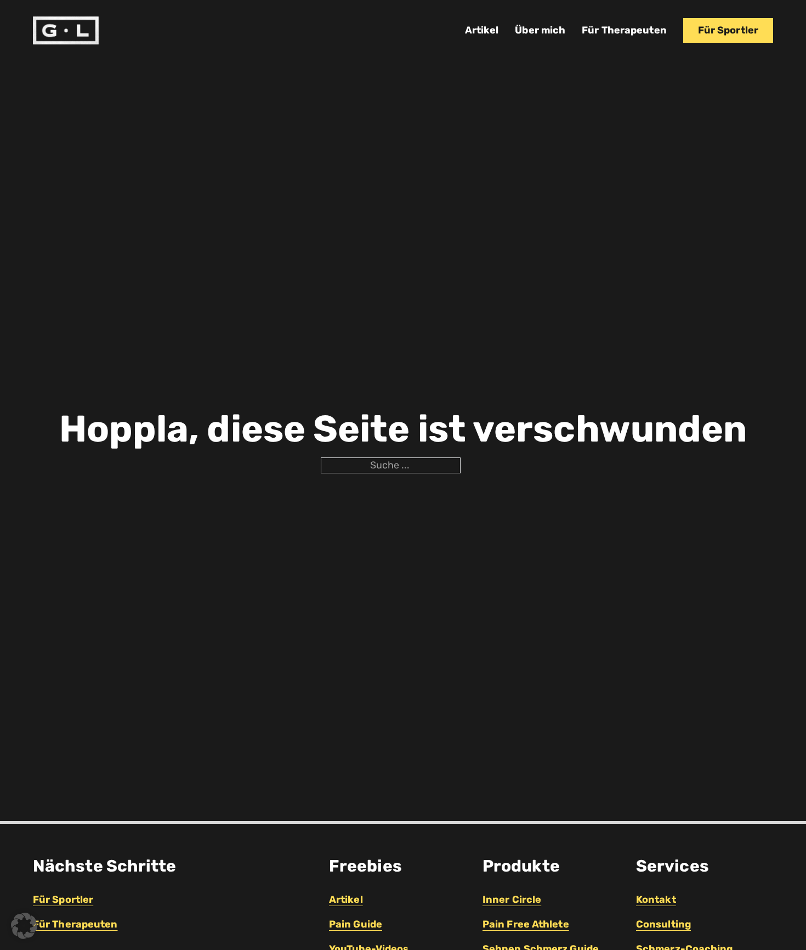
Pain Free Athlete (526, 924)
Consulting (663, 924)
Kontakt (656, 900)
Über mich (540, 30)
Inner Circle (512, 900)
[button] (24, 926)
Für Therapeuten (624, 30)
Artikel (482, 30)
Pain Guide (355, 924)
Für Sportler (728, 30)
